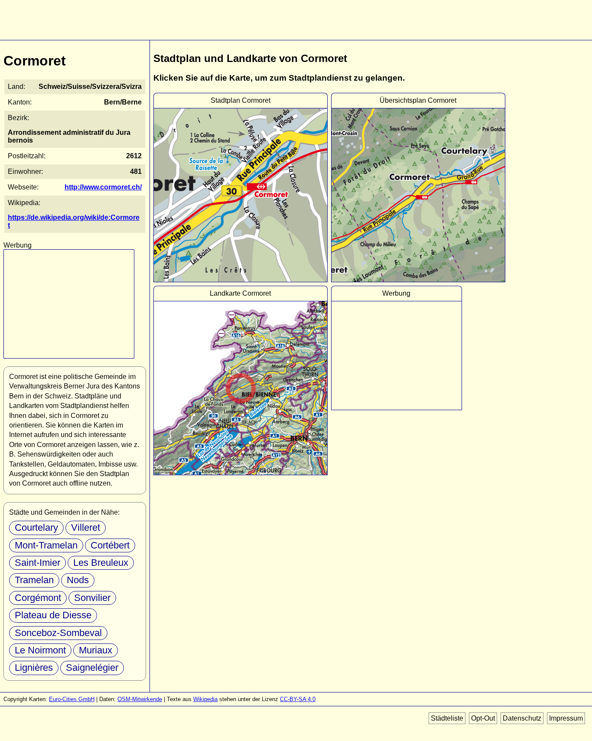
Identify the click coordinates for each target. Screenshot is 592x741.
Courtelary (36, 527)
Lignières (34, 667)
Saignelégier (92, 667)
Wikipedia (205, 699)
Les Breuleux (100, 562)
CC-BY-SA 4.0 (298, 699)
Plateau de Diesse (53, 615)
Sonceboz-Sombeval (58, 632)
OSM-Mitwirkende (139, 699)
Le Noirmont (40, 650)
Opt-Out (483, 718)
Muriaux (95, 650)
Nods (78, 580)
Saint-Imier (37, 562)
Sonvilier (92, 597)
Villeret (85, 527)
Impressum (566, 718)
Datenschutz (522, 718)
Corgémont (38, 597)
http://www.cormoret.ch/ (103, 187)
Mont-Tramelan (46, 545)
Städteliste (447, 718)
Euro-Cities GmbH (71, 699)
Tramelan (34, 580)
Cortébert (110, 545)
